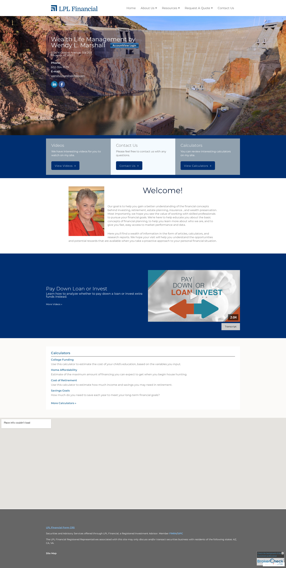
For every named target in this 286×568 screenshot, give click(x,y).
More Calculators (63, 403)
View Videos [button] (64, 165)
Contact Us (226, 8)
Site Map (51, 553)
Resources (169, 8)
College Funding (62, 359)
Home (131, 8)
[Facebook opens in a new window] (61, 84)
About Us (147, 8)
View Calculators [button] (196, 165)
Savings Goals (60, 390)
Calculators (60, 353)
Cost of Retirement (64, 380)
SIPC (180, 533)
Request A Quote (197, 8)
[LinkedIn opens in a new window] (54, 84)
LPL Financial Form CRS (60, 527)
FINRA (173, 533)
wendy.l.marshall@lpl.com (68, 75)
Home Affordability (64, 370)
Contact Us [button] (127, 165)
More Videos (54, 304)
